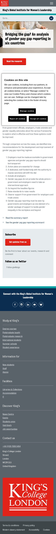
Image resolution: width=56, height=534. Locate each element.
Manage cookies (27, 111)
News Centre (8, 414)
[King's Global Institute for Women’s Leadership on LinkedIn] (28, 304)
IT (3, 397)
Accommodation (9, 393)
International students (12, 340)
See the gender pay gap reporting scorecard (25, 223)
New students (8, 365)
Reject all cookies (17, 119)
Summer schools (10, 344)
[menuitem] (28, 329)
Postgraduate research (13, 336)
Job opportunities (10, 429)
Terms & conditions (11, 525)
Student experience (11, 347)
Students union (9, 422)
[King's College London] (28, 495)
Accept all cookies (38, 119)
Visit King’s (7, 425)
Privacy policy (29, 525)
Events (5, 418)
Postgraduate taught (11, 333)
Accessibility (34, 530)
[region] (28, 99)
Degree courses (9, 329)
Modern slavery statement (14, 530)
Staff (5, 369)
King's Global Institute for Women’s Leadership (27, 10)
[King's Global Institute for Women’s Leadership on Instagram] (21, 304)
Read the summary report (17, 218)
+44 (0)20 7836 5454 (12, 446)
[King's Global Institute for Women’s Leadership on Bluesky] (41, 304)
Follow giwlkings (13, 267)
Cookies (46, 530)
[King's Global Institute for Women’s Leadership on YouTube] (34, 304)
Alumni (5, 372)
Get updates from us (17, 241)
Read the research (14, 61)
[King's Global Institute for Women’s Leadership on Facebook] (15, 304)
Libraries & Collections (12, 390)
